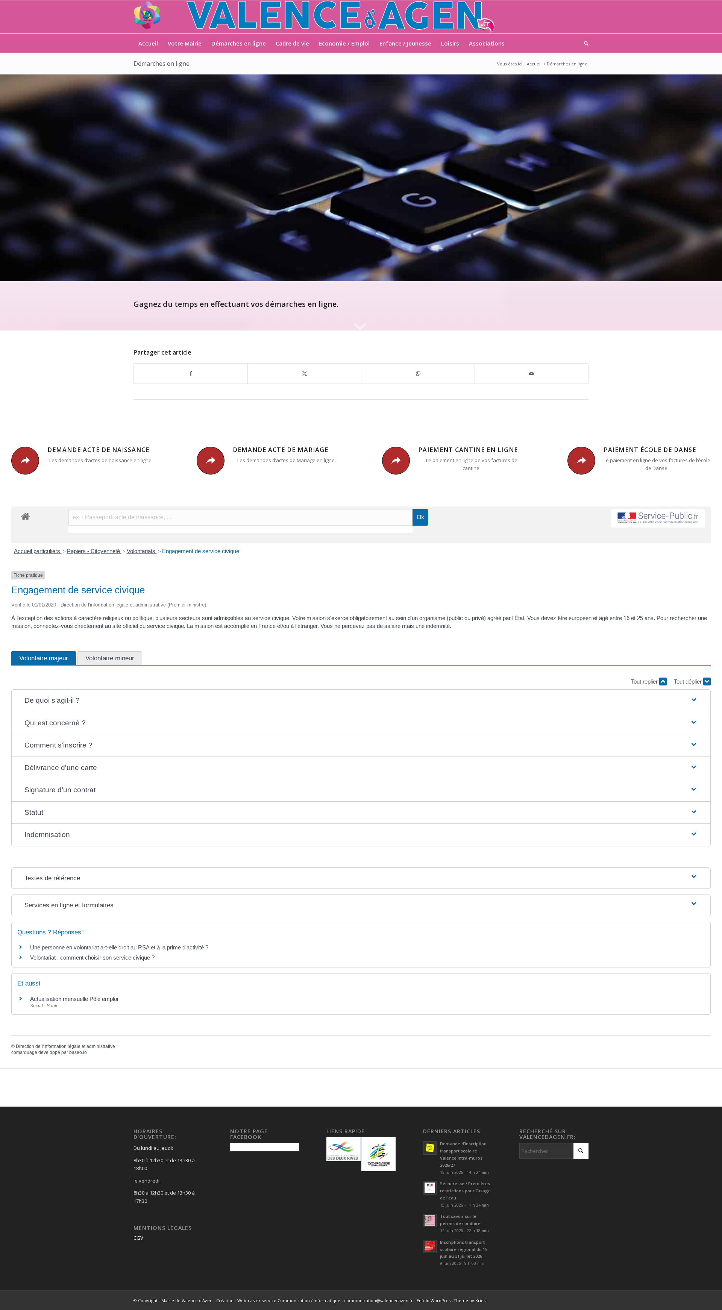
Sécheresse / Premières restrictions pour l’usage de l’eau (465, 1191)
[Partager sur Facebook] (190, 373)
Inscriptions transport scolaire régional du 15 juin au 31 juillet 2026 (463, 1249)
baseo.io (78, 1052)
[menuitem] (148, 43)
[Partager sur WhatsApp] (418, 373)
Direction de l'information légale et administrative (65, 1046)
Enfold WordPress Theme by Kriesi (452, 1300)
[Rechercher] (584, 43)
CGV (138, 1237)
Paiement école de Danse (650, 450)
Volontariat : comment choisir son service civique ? (92, 957)
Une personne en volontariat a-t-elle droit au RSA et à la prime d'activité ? (119, 947)
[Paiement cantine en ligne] (396, 461)
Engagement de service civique (200, 551)
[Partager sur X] (304, 373)
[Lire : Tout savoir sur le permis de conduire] (430, 1220)
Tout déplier (688, 681)
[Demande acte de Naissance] (25, 461)
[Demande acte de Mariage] (210, 461)
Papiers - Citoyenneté (94, 551)
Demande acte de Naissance (98, 450)
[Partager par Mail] (531, 373)
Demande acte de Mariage (280, 450)
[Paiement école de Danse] (581, 461)
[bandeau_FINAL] (314, 16)
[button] (361, 701)
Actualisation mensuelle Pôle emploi (74, 999)
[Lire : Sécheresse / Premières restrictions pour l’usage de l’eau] (430, 1188)
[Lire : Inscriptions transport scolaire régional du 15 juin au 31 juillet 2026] (430, 1246)
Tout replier (645, 681)
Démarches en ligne (161, 63)
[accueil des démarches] (25, 516)
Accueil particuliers (38, 551)
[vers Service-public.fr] (658, 518)
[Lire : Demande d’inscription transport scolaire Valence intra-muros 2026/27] (430, 1148)
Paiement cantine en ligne (468, 450)
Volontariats (142, 551)
